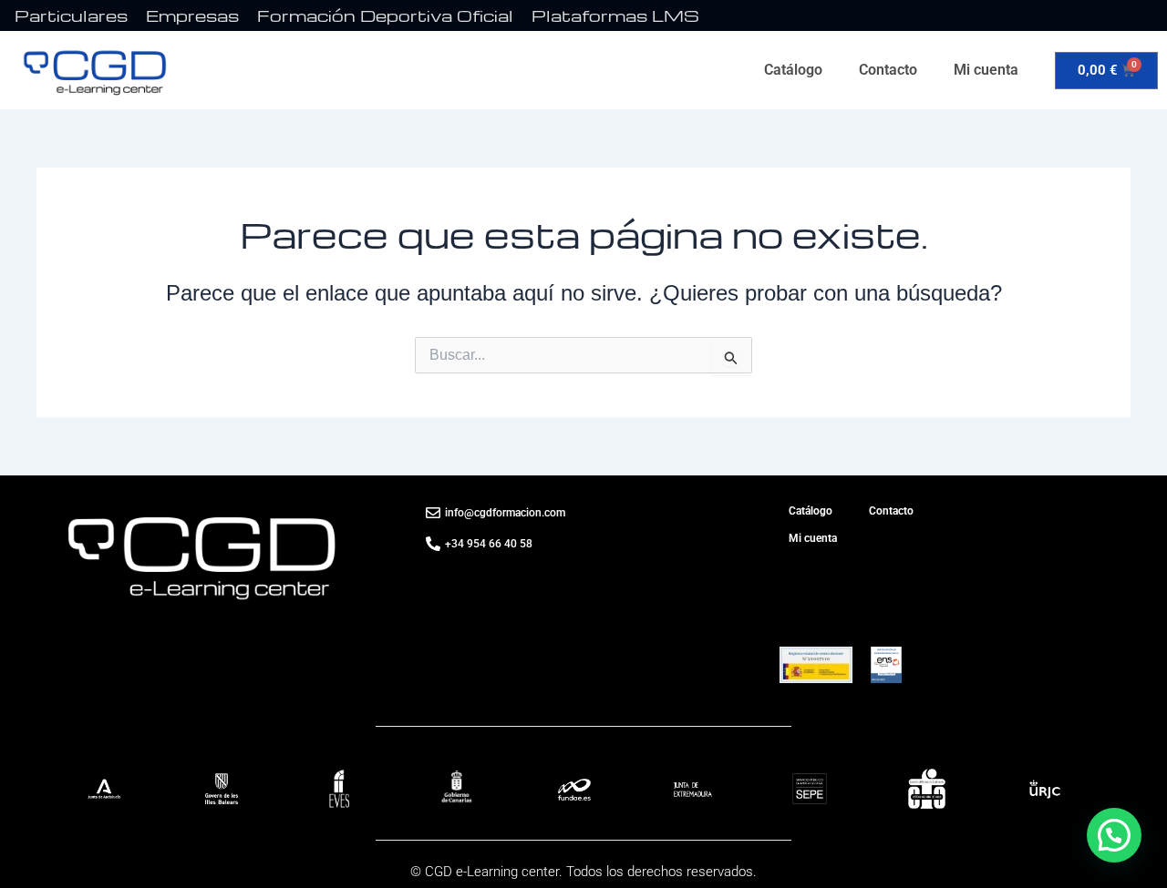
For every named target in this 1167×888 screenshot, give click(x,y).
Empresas (192, 15)
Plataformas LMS (615, 15)
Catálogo (793, 69)
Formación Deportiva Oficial (385, 15)
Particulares (71, 15)
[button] (1114, 835)
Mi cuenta (986, 69)
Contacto (888, 69)
